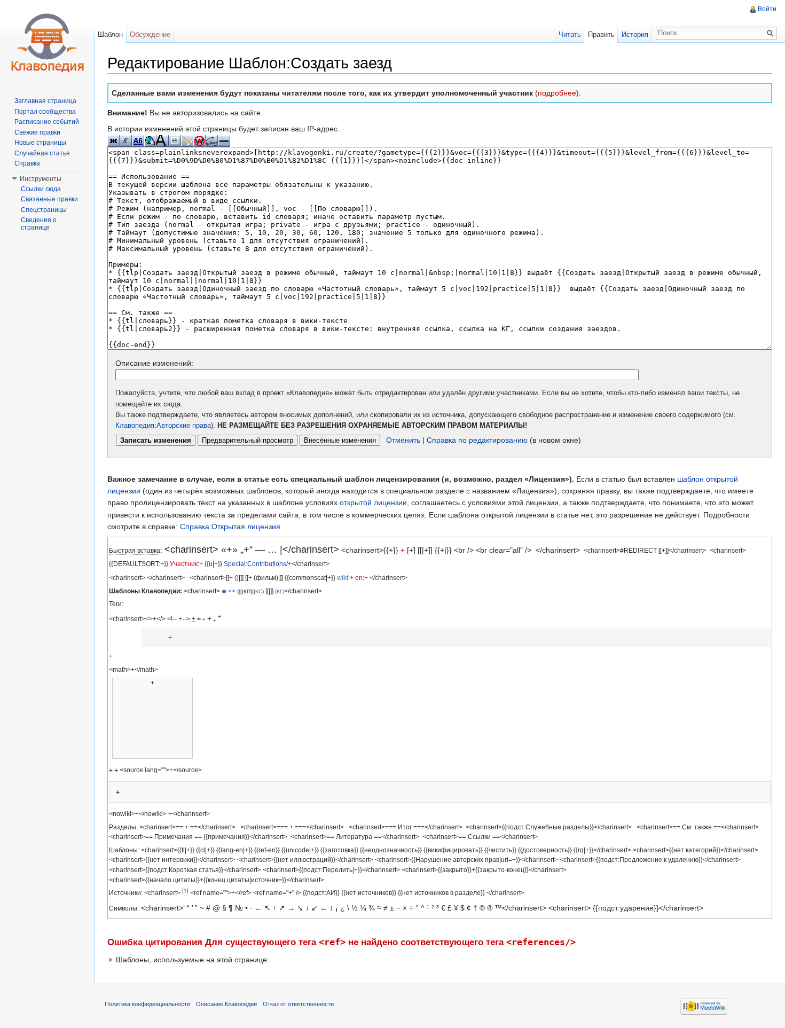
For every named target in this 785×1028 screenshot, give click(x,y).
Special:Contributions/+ (258, 563)
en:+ (361, 577)
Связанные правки (49, 199)
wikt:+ (345, 577)
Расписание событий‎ (46, 121)
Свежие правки (37, 132)
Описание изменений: (154, 363)
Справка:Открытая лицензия (230, 526)
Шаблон (110, 34)
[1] (185, 890)
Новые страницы (40, 142)
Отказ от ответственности (298, 1004)
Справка (27, 163)
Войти (767, 9)
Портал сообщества (45, 111)
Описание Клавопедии (226, 1004)
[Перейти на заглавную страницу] (47, 42)
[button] (439, 960)
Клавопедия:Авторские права (163, 425)
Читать (570, 34)
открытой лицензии (373, 502)
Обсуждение (150, 34)
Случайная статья (42, 153)
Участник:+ (186, 563)
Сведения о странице (39, 223)
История (635, 34)
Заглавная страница (45, 101)
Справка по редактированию (477, 440)
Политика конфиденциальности (147, 1004)
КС (258, 591)
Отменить (403, 440)
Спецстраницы (44, 210)
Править (601, 34)
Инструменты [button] (40, 179)
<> (232, 590)
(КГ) (279, 591)
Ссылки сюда (41, 189)
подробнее (557, 93)
